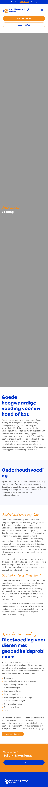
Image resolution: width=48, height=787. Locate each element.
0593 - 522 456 (24, 2)
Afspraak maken (24, 18)
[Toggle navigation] (42, 10)
